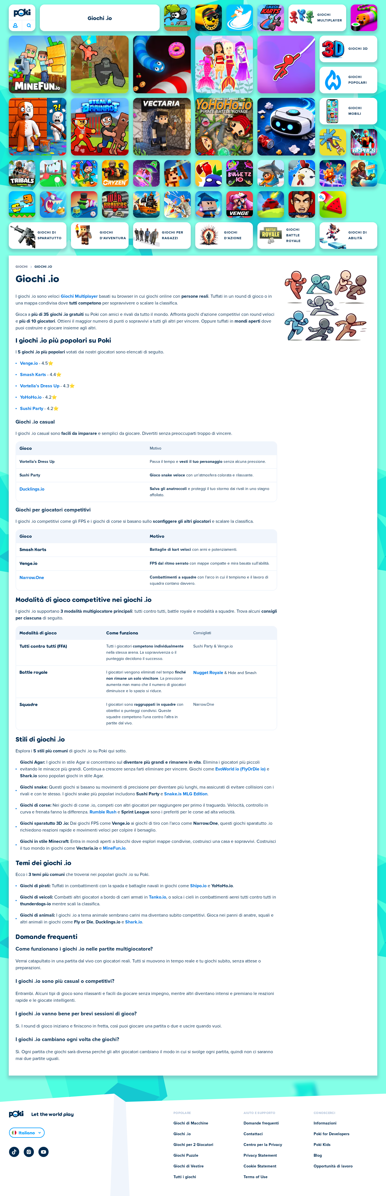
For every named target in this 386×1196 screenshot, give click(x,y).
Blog (318, 1156)
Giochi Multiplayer (79, 296)
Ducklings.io (31, 489)
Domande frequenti (261, 1123)
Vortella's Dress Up (39, 386)
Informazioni (325, 1123)
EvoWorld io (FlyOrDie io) (240, 769)
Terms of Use (256, 1177)
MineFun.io (114, 848)
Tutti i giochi (185, 1177)
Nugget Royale (208, 672)
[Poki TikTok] (14, 1152)
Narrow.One (31, 577)
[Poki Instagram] (29, 1152)
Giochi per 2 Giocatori (193, 1145)
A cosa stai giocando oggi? (28, 25)
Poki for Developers (332, 1134)
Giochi (22, 267)
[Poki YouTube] (43, 1152)
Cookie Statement (260, 1166)
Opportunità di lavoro (333, 1166)
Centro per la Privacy (263, 1145)
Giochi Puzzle (186, 1156)
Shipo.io (198, 886)
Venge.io (29, 363)
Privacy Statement (260, 1156)
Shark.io (133, 922)
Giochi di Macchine (191, 1123)
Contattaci (253, 1134)
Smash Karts (33, 374)
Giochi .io (43, 267)
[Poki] (22, 13)
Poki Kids (322, 1145)
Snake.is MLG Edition (185, 794)
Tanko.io (157, 897)
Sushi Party (31, 408)
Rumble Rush (103, 812)
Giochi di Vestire (189, 1166)
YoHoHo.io (31, 397)
